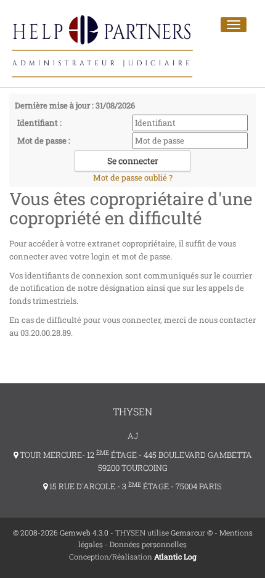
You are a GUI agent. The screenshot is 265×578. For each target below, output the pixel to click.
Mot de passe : (43, 140)
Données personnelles (148, 544)
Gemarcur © (192, 532)
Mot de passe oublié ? (133, 177)
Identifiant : (39, 122)
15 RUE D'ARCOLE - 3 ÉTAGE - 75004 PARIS (134, 486)
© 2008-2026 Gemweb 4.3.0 (60, 532)
